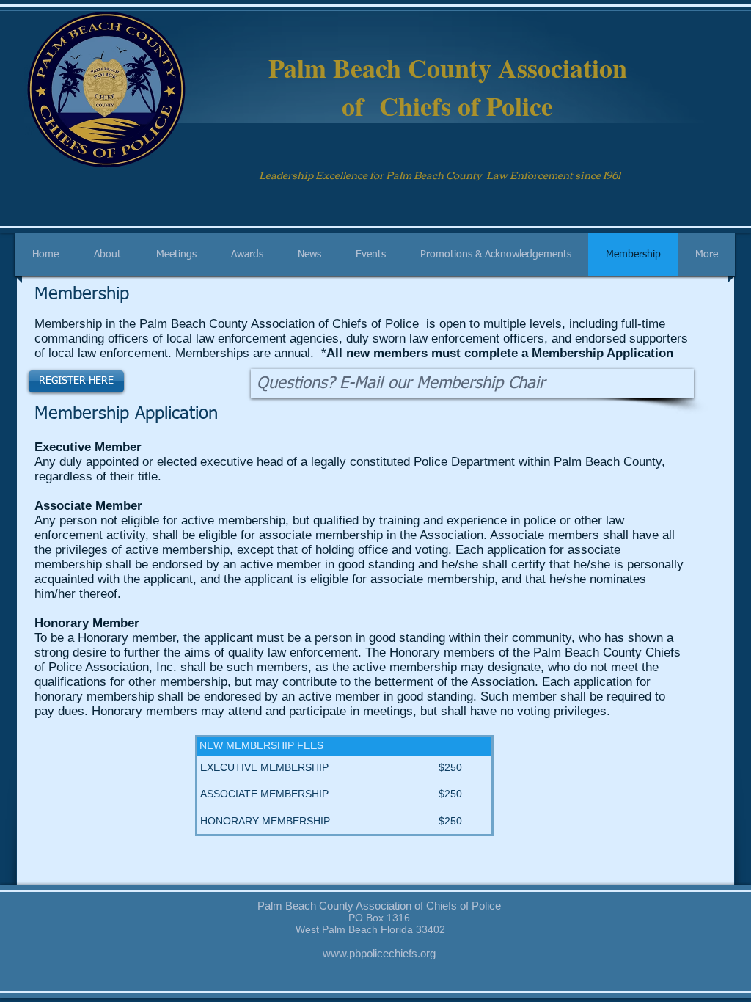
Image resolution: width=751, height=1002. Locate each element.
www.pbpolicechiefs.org (379, 953)
